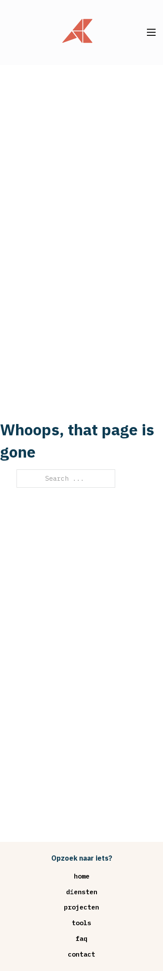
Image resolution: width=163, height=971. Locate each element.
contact (81, 954)
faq (81, 938)
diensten (81, 892)
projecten (81, 907)
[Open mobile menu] (151, 32)
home (82, 876)
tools (81, 923)
